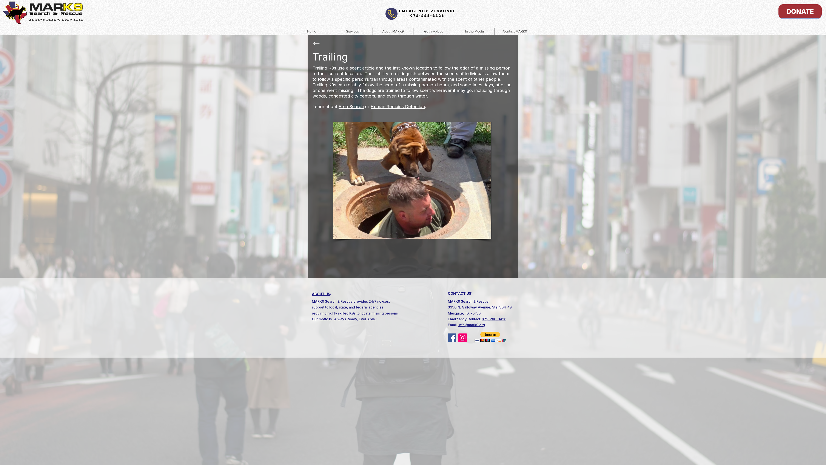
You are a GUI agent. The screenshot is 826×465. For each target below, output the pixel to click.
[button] (352, 31)
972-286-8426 (494, 319)
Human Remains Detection (398, 106)
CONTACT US (459, 293)
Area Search (351, 106)
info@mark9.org (471, 325)
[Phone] (392, 14)
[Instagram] (462, 337)
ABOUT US (321, 294)
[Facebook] (452, 337)
